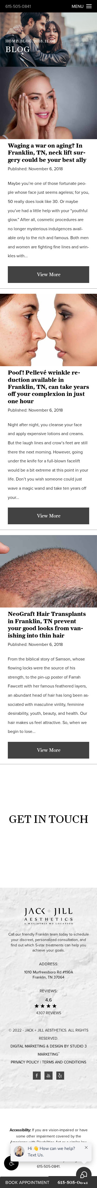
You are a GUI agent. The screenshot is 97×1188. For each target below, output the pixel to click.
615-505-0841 (18, 6)
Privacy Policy (25, 1062)
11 (46, 41)
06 (53, 41)
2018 (38, 41)
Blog (26, 41)
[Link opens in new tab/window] (37, 1075)
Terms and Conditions (64, 1062)
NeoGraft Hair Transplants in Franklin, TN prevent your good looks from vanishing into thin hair (47, 624)
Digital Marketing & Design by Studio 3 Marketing (49, 1050)
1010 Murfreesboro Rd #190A (48, 975)
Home (11, 41)
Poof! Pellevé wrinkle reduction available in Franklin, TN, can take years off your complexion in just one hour (48, 387)
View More (48, 274)
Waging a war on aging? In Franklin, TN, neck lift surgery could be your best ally (47, 152)
